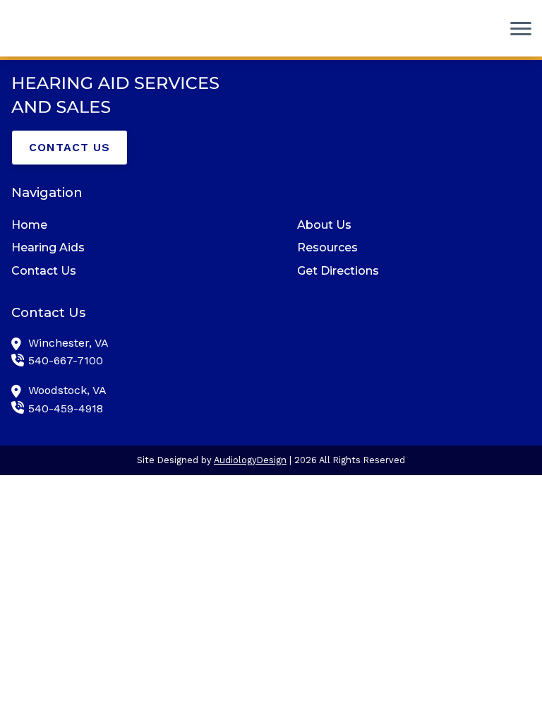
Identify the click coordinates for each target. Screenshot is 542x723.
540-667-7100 (65, 360)
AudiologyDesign (250, 460)
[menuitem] (128, 225)
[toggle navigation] (521, 28)
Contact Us (69, 147)
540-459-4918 (65, 408)
